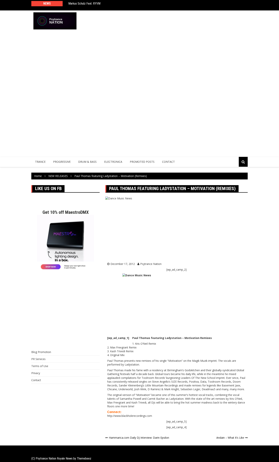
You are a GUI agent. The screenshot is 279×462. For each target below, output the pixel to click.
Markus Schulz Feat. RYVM (84, 3)
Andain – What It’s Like (230, 437)
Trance (40, 161)
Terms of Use (39, 366)
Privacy (35, 373)
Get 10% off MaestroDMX (66, 212)
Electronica (113, 161)
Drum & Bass (87, 161)
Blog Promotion (41, 352)
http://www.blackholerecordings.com (129, 416)
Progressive (62, 161)
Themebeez (84, 458)
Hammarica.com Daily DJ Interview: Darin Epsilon (139, 437)
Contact (168, 161)
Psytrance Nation (151, 264)
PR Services (38, 359)
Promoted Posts (142, 161)
